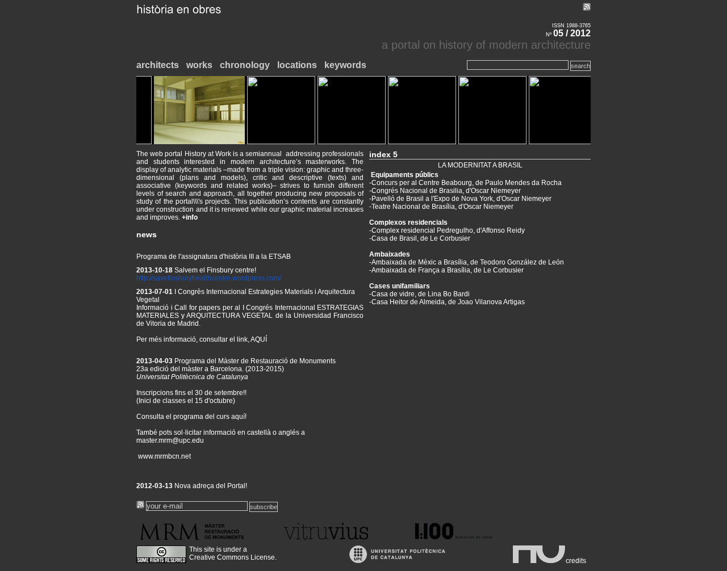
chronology (245, 65)
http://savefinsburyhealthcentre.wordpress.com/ (208, 270)
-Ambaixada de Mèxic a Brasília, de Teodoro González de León (466, 262)
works (199, 65)
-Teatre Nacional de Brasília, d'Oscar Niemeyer (441, 207)
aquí (238, 408)
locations (297, 65)
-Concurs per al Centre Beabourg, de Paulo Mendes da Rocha (465, 183)
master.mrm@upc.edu (170, 432)
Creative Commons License (232, 557)
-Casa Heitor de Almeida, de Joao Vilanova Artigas (447, 302)
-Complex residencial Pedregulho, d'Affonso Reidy (447, 230)
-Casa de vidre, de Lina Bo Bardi (419, 294)
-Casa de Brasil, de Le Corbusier (419, 238)
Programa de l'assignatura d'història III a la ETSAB (213, 248)
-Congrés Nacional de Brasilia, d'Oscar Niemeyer (445, 191)
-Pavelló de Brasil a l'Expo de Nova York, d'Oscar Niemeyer (460, 199)
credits (576, 561)
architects (157, 65)
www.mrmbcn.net (163, 448)
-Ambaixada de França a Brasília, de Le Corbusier (446, 270)
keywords (345, 65)
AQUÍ (258, 331)
